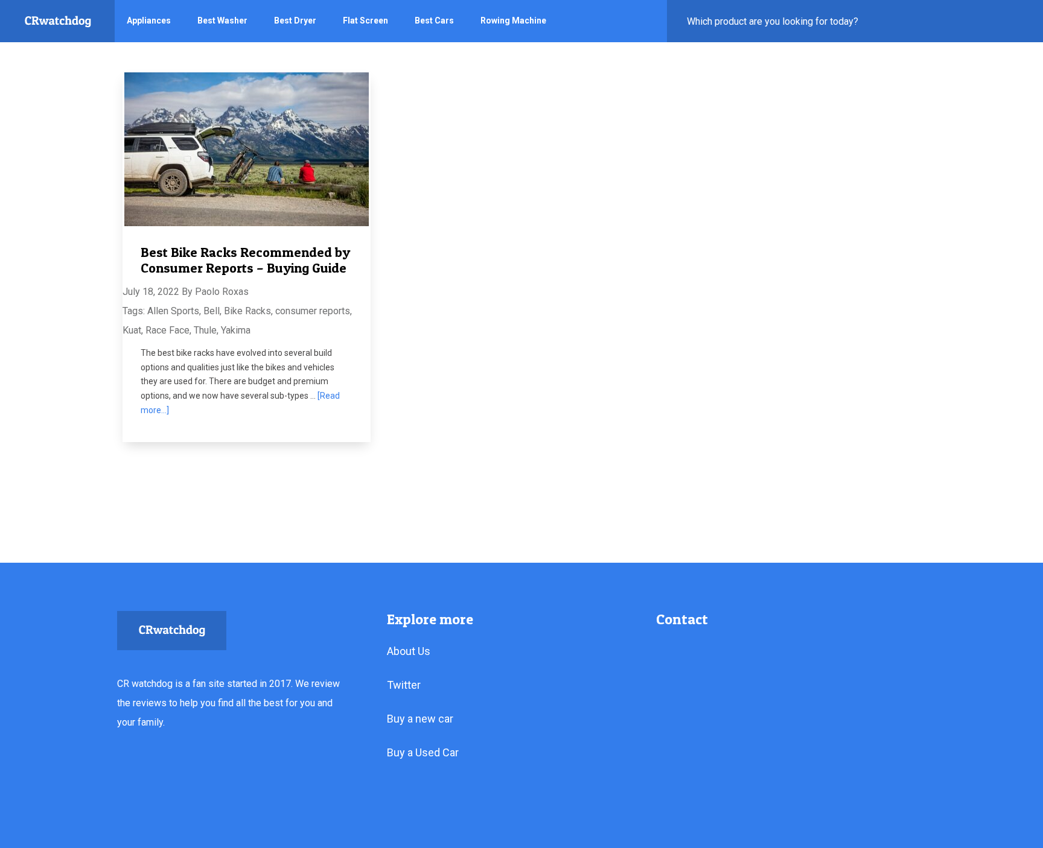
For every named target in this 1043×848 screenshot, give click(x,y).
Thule (205, 330)
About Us (408, 651)
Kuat (132, 330)
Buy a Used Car (423, 752)
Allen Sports (173, 311)
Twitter (404, 685)
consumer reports (312, 311)
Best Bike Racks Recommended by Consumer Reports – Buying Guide (245, 260)
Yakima (235, 330)
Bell (211, 311)
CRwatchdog (57, 21)
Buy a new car (420, 718)
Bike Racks (247, 311)
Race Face (167, 330)
